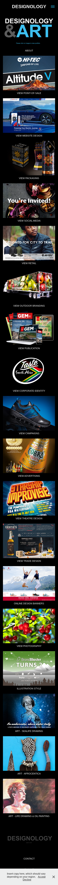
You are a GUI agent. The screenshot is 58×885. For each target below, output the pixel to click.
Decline (27, 879)
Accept (41, 876)
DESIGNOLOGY (29, 6)
